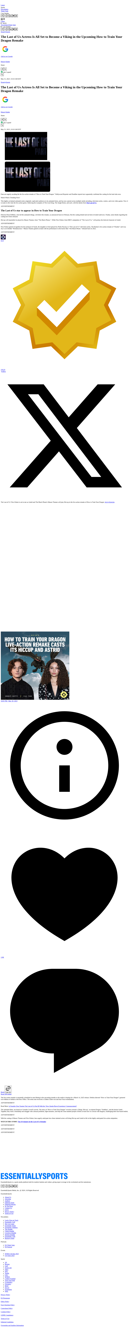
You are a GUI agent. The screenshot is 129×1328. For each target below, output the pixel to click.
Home (3, 32)
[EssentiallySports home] (34, 1178)
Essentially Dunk (10, 1226)
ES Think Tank (10, 1245)
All (6, 1262)
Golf (6, 1266)
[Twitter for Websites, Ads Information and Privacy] (64, 828)
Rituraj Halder (5, 62)
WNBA (7, 1277)
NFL (6, 1271)
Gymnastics (8, 1282)
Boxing (7, 1264)
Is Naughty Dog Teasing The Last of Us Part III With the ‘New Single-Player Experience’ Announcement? (43, 1106)
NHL (6, 1291)
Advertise (8, 1199)
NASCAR (8, 1268)
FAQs (7, 1210)
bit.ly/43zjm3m (109, 502)
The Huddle (8, 1229)
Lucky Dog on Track (11, 1220)
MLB (6, 1286)
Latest (3, 5)
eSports (7, 32)
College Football (10, 1279)
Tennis (7, 1273)
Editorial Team (9, 1202)
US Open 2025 (10, 1255)
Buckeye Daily (9, 1238)
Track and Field (10, 1280)
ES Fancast (8, 1247)
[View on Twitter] (64, 499)
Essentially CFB (10, 1236)
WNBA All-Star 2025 (12, 1254)
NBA (6, 1270)
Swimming (8, 1289)
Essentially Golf (10, 1222)
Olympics (8, 1284)
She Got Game (9, 1224)
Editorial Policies (10, 1204)
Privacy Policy (9, 1212)
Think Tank (4, 11)
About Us (8, 1197)
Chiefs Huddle (9, 1231)
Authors (7, 1201)
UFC (6, 1275)
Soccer (7, 1288)
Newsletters (4, 9)
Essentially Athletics (11, 1227)
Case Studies (7, 27)
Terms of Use (9, 1213)
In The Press (9, 1206)
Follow (3, 371)
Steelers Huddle (10, 1235)
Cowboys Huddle (10, 1233)
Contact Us (8, 1208)
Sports (5, 23)
